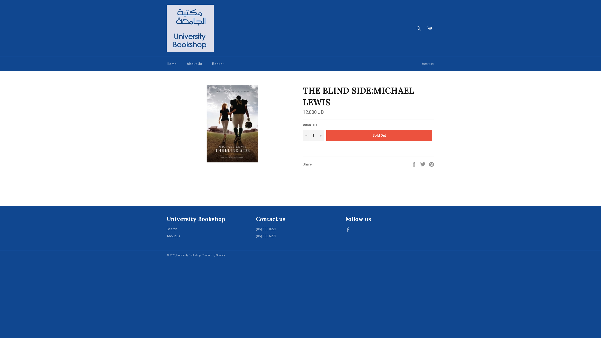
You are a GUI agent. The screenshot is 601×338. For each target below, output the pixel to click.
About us (173, 236)
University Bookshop (188, 255)
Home (172, 64)
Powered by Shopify (213, 255)
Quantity (310, 125)
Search (172, 229)
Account (428, 64)
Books (217, 64)
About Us (194, 64)
